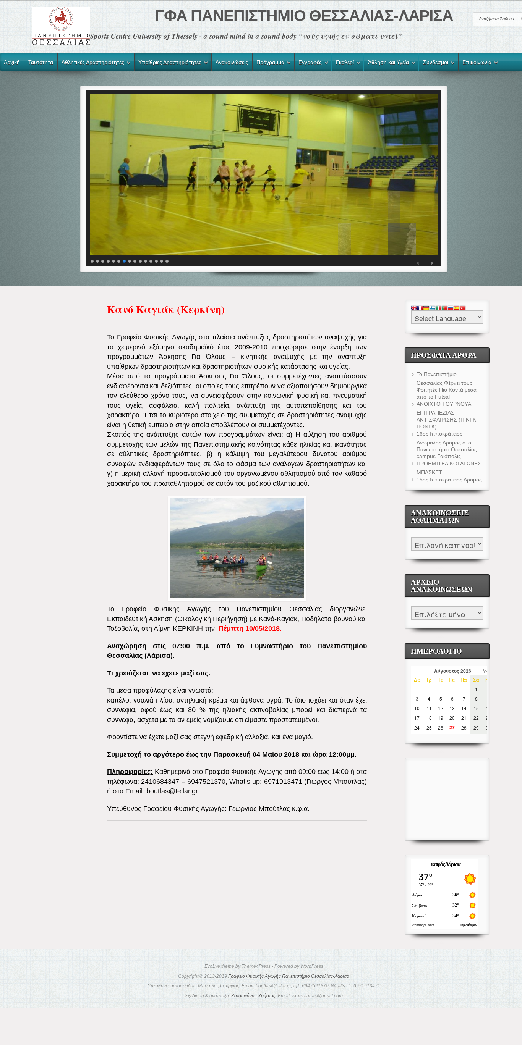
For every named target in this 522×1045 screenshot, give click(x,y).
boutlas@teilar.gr (172, 791)
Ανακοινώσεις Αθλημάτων (447, 536)
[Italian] (438, 308)
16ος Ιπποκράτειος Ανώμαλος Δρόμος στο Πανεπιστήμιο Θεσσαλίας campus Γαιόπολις (447, 445)
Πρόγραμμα (268, 63)
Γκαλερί (343, 63)
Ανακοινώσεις (232, 62)
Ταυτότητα (40, 62)
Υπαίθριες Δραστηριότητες (168, 63)
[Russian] (450, 308)
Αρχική (12, 62)
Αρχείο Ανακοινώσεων (447, 605)
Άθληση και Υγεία (386, 63)
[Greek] (432, 308)
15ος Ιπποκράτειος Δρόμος (449, 479)
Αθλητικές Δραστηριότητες (91, 63)
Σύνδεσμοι (433, 63)
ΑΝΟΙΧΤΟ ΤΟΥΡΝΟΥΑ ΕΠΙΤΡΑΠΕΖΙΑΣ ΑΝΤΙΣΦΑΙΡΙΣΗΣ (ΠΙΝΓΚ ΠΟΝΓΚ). (446, 415)
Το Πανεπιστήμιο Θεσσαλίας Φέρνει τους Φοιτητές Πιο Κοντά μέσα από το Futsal (447, 385)
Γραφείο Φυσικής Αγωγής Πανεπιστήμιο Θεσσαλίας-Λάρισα (288, 976)
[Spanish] (457, 308)
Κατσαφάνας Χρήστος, (254, 995)
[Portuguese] (444, 308)
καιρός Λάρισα (445, 864)
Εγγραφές (308, 63)
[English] (414, 308)
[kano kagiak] (237, 548)
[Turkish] (463, 308)
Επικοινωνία (475, 63)
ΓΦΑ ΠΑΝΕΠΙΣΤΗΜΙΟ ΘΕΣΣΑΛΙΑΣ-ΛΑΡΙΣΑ (304, 15)
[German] (426, 308)
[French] (420, 308)
